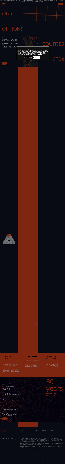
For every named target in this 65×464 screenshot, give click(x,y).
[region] (32, 53)
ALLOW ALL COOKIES (36, 57)
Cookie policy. (39, 54)
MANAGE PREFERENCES (28, 57)
